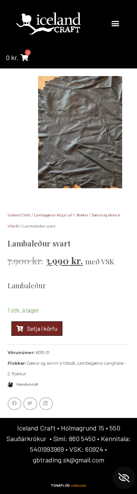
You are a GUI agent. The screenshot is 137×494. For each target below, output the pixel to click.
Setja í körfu (42, 328)
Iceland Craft (19, 215)
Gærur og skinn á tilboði (51, 363)
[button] (115, 23)
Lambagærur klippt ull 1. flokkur (61, 215)
